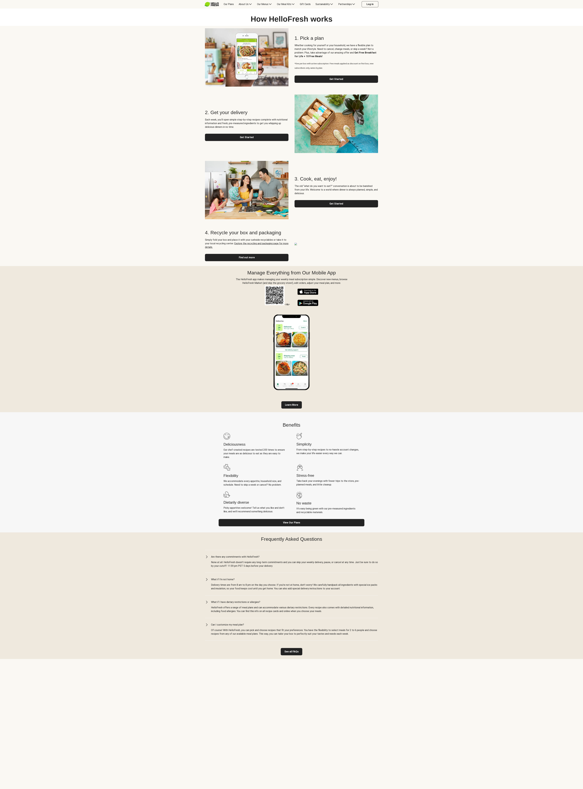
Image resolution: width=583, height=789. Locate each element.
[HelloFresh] (212, 4)
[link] (291, 405)
